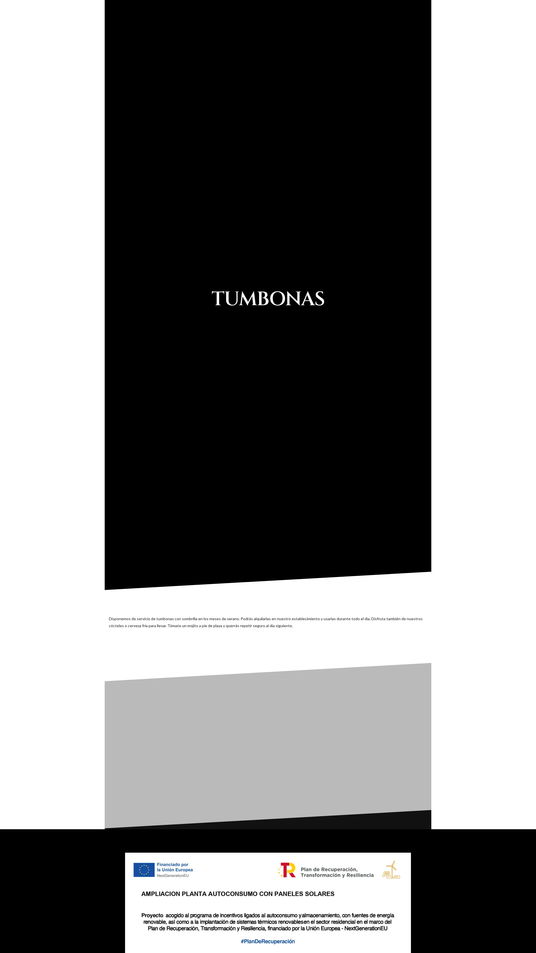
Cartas (425, 22)
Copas (327, 22)
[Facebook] (486, 5)
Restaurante (300, 22)
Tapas (273, 22)
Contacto (512, 22)
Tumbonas (350, 22)
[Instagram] (497, 5)
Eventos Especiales (390, 22)
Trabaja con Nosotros (469, 22)
